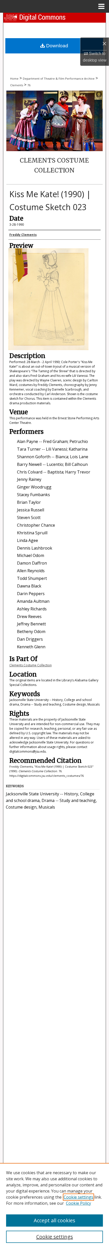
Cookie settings (78, 1197)
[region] (54, 1206)
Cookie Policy (78, 1203)
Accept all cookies (54, 1220)
